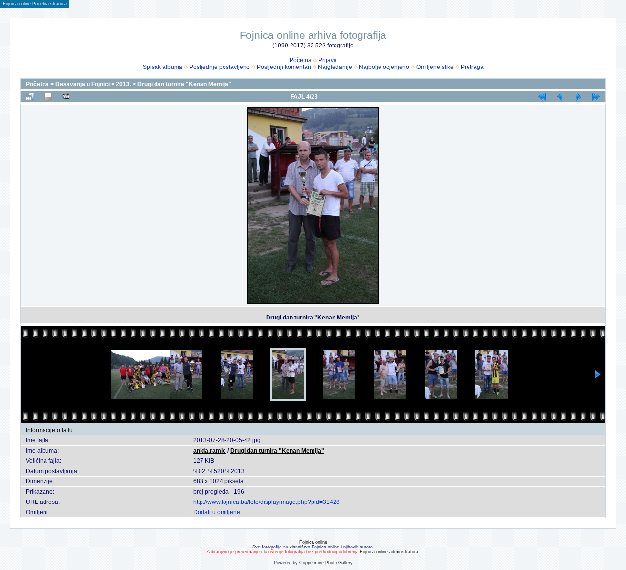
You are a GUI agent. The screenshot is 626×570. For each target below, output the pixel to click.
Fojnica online (313, 542)
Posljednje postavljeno (219, 67)
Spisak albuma (162, 67)
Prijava (327, 60)
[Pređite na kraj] (596, 96)
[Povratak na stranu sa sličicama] (30, 96)
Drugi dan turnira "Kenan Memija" (184, 84)
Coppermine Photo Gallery (326, 562)
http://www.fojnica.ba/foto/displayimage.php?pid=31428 (266, 502)
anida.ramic (209, 450)
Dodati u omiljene (216, 512)
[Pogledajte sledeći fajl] (578, 96)
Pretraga (472, 67)
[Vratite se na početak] (542, 96)
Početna (301, 60)
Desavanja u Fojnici (82, 84)
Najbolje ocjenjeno (384, 67)
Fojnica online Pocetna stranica (35, 3)
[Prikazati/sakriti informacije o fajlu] (48, 96)
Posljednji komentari (284, 67)
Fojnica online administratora (389, 551)
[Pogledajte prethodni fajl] (560, 96)
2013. (123, 84)
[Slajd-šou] (66, 96)
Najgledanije (335, 67)
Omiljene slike (435, 67)
